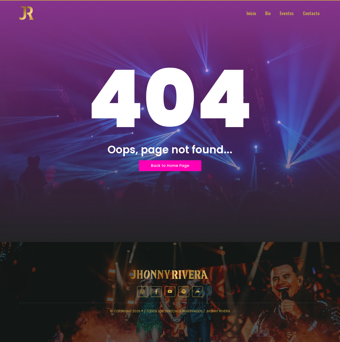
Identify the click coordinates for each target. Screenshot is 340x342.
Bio (268, 13)
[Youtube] (170, 291)
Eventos (287, 13)
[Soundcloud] (197, 291)
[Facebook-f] (156, 291)
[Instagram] (142, 291)
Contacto (311, 13)
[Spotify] (183, 291)
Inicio (251, 13)
